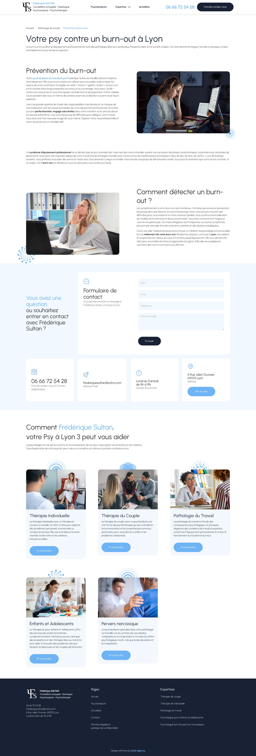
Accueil (30, 28)
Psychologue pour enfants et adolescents (181, 717)
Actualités (144, 6)
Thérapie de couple (170, 696)
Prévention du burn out (75, 28)
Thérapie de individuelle (172, 703)
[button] (123, 7)
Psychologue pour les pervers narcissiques (182, 724)
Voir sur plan (201, 391)
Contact (95, 717)
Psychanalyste (99, 6)
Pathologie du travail (48, 28)
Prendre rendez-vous (215, 6)
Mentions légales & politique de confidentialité (104, 726)
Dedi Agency (138, 750)
